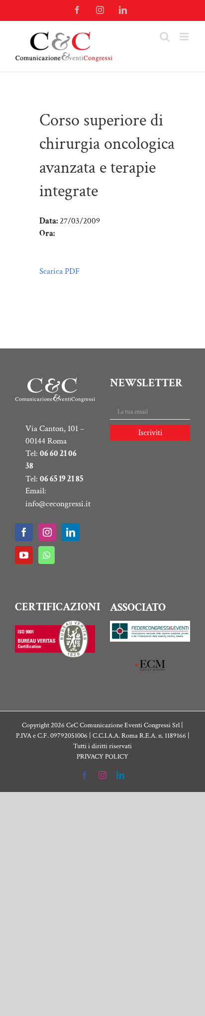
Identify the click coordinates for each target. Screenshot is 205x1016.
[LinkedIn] (71, 532)
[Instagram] (47, 532)
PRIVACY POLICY (102, 756)
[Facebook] (24, 532)
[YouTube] (24, 555)
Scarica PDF (59, 271)
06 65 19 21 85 (61, 478)
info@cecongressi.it (58, 503)
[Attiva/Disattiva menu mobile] (185, 36)
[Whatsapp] (46, 555)
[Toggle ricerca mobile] (165, 36)
